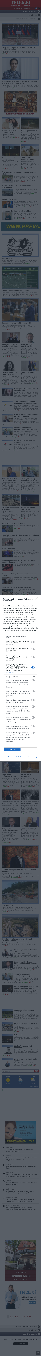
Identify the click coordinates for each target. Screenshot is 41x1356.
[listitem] (20, 636)
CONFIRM (12, 749)
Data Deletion (8, 757)
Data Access (20, 757)
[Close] (37, 599)
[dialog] (20, 678)
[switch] (33, 642)
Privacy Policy (32, 757)
